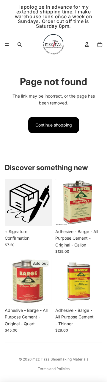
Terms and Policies (54, 368)
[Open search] (19, 44)
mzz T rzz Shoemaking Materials (60, 359)
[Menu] (7, 44)
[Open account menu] (86, 44)
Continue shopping (53, 124)
